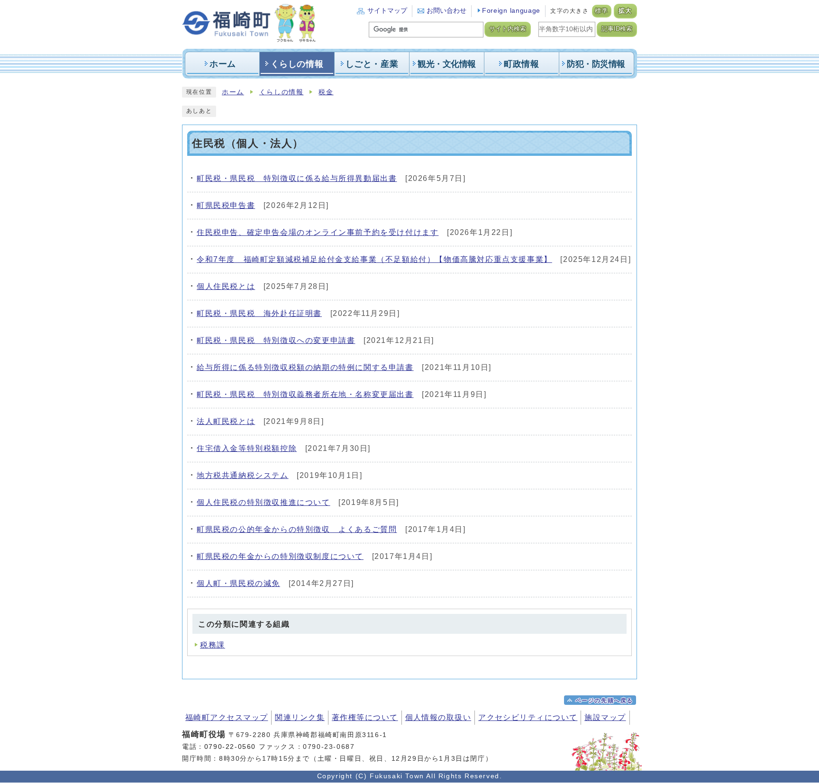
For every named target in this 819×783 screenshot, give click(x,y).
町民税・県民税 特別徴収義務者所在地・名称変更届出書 (305, 394)
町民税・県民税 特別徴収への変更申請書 (276, 340)
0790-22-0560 (230, 746)
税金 (325, 92)
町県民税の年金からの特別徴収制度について (280, 556)
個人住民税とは (226, 286)
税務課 (212, 645)
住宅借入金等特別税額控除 (247, 448)
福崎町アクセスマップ (226, 717)
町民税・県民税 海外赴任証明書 (259, 313)
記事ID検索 (616, 29)
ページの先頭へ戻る (604, 700)
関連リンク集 (300, 717)
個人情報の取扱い (438, 717)
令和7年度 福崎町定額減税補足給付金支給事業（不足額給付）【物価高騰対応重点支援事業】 (374, 259)
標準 (602, 11)
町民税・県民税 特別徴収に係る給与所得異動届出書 (297, 178)
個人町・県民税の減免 (238, 583)
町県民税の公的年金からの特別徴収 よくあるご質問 (297, 529)
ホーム (233, 92)
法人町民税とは (226, 421)
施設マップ (605, 717)
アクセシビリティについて (527, 717)
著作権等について (365, 717)
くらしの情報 (281, 92)
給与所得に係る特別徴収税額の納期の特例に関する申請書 (305, 367)
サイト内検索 (507, 29)
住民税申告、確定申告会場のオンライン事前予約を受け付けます (317, 232)
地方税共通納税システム (243, 475)
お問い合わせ (446, 10)
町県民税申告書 (226, 205)
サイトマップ (387, 10)
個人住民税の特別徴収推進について (263, 502)
